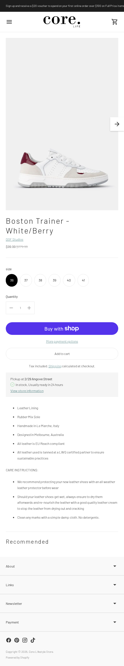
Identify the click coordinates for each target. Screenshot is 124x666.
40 (69, 280)
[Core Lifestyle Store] (62, 21)
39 (54, 280)
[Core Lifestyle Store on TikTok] (33, 640)
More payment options (62, 341)
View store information (27, 391)
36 (12, 280)
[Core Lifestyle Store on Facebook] (9, 640)
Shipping (54, 366)
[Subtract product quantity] (11, 308)
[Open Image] (62, 124)
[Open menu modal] (9, 22)
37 (26, 280)
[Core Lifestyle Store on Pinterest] (17, 640)
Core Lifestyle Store (41, 651)
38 (40, 280)
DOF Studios (14, 239)
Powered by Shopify (17, 657)
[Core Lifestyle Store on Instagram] (25, 640)
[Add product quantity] (29, 308)
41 (83, 280)
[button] (117, 124)
